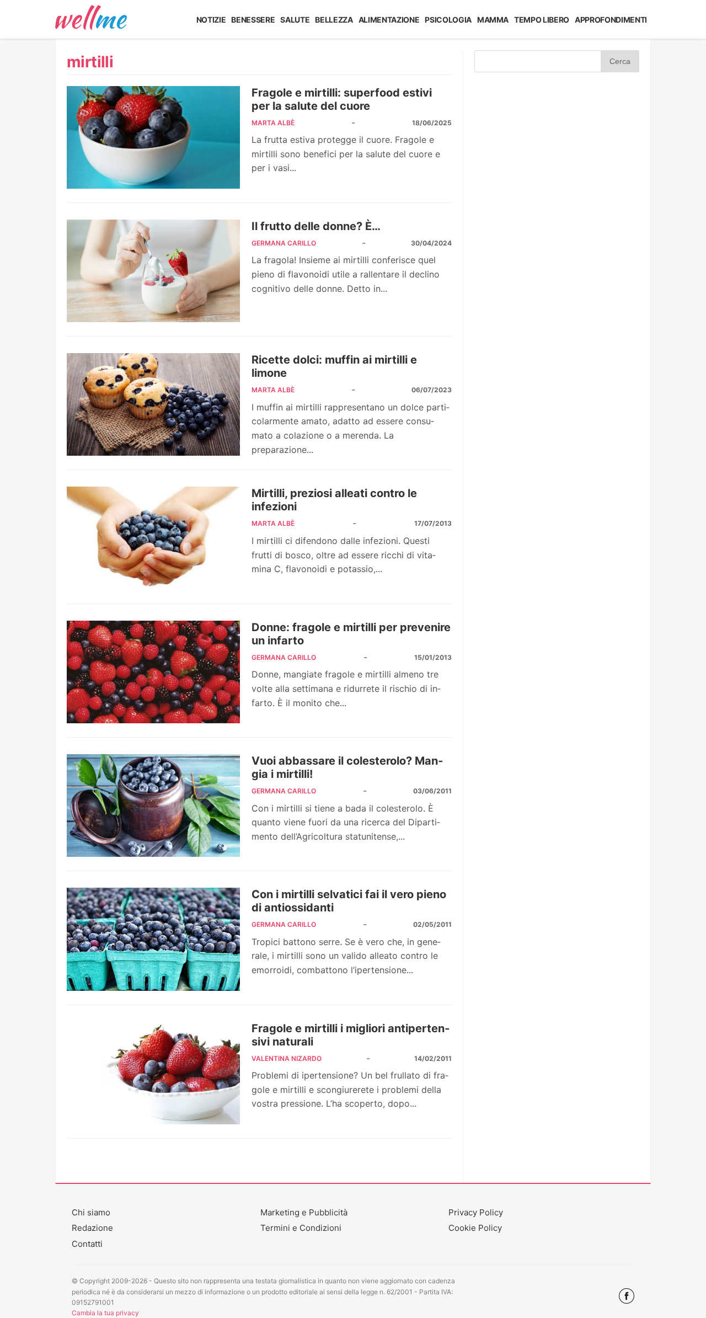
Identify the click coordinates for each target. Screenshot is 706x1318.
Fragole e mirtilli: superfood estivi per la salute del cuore (342, 99)
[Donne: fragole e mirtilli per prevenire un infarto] (153, 672)
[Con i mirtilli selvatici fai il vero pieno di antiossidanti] (153, 939)
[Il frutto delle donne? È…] (153, 271)
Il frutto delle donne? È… (316, 226)
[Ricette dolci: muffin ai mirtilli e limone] (153, 404)
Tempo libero (541, 19)
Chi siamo (91, 1212)
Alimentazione (389, 19)
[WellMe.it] (91, 19)
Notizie (211, 19)
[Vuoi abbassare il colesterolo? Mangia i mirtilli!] (153, 805)
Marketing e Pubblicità (303, 1212)
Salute (294, 19)
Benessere (253, 19)
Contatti (87, 1244)
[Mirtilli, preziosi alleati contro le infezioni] (153, 538)
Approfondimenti (611, 19)
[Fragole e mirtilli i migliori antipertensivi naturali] (153, 1073)
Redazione (92, 1228)
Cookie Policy (475, 1228)
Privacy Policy (475, 1212)
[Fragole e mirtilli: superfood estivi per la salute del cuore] (153, 137)
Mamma (493, 19)
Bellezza (333, 19)
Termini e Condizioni (300, 1228)
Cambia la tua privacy (105, 1313)
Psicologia (448, 19)
